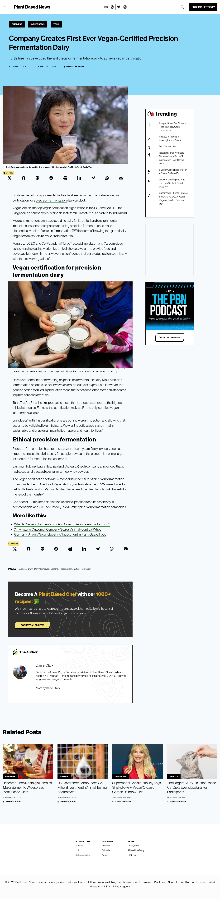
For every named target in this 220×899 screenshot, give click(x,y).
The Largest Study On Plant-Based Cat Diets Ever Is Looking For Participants (191, 787)
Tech (56, 24)
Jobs (78, 850)
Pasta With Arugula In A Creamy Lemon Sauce (170, 138)
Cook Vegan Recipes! (32, 625)
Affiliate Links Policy (136, 850)
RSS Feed (132, 855)
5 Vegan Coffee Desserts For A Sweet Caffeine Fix (173, 171)
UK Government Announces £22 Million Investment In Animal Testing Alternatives (82, 787)
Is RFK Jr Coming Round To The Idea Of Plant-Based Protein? (172, 183)
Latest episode (171, 337)
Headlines (10, 776)
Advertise (106, 855)
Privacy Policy (133, 845)
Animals (64, 776)
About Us (106, 845)
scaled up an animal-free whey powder (62, 471)
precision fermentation (51, 200)
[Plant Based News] (4, 7)
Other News (37, 24)
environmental (107, 220)
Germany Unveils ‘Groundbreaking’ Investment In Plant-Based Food (60, 534)
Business (17, 24)
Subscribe (106, 850)
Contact (79, 845)
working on (55, 380)
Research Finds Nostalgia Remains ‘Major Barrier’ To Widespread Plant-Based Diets (171, 158)
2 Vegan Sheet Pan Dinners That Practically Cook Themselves (172, 127)
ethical (86, 220)
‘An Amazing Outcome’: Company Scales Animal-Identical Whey (57, 529)
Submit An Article (83, 855)
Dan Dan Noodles (167, 146)
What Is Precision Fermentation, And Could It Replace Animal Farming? (62, 524)
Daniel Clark (19, 66)
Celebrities (120, 776)
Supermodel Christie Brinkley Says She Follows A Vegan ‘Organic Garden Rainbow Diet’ (173, 198)
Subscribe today (203, 7)
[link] (115, 7)
